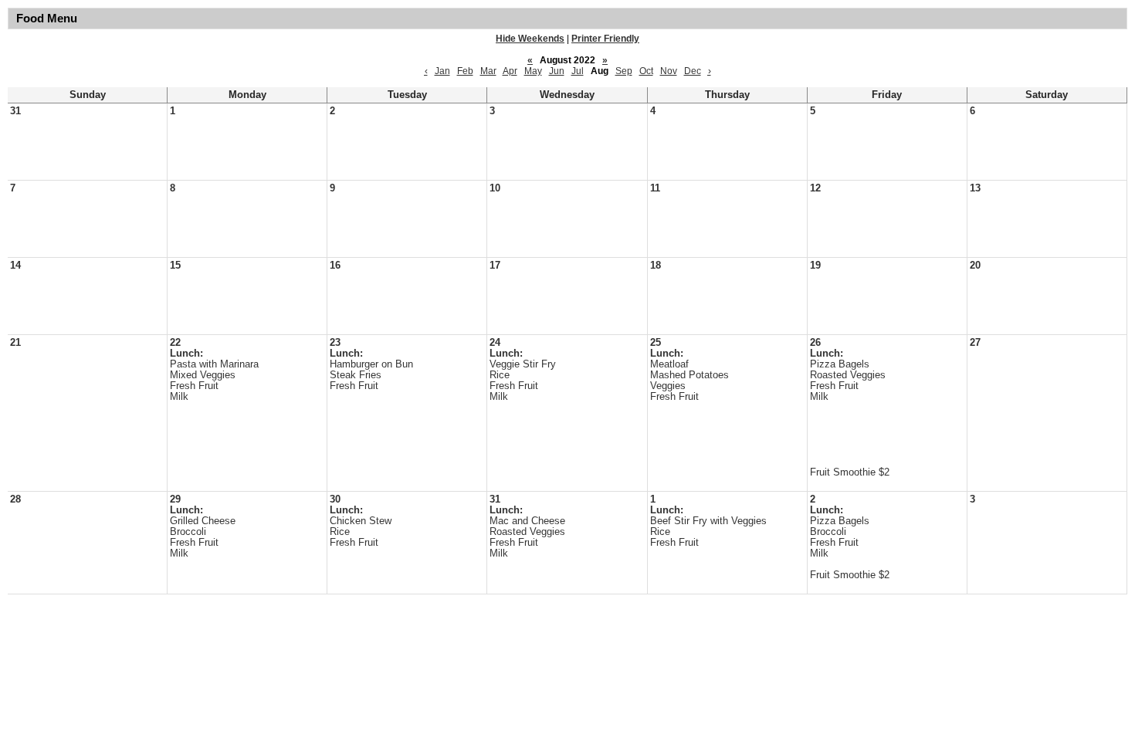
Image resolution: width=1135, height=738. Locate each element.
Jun (556, 71)
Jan (442, 71)
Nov (668, 71)
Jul (577, 71)
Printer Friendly (605, 38)
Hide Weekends (530, 38)
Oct (646, 71)
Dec (692, 71)
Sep (623, 71)
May (533, 71)
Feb (465, 71)
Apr (510, 71)
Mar (488, 71)
